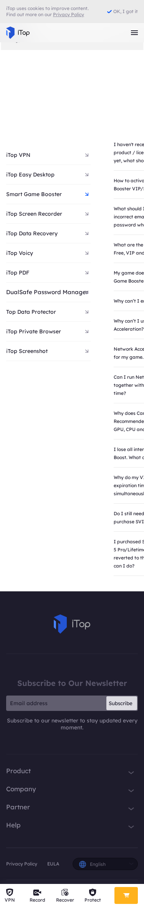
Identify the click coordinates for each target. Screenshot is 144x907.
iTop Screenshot (27, 351)
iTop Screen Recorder (34, 213)
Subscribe (120, 703)
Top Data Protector (31, 311)
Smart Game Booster (34, 194)
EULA (53, 864)
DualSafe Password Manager (47, 292)
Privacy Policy (21, 864)
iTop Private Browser (33, 331)
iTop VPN (18, 154)
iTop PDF (17, 272)
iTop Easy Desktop (30, 174)
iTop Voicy (19, 253)
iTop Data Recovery (32, 233)
